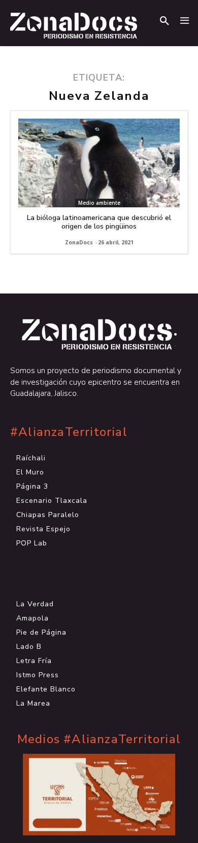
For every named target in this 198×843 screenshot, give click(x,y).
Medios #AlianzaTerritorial (99, 739)
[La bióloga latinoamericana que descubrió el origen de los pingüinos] (99, 163)
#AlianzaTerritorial (68, 432)
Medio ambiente (99, 202)
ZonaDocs (79, 242)
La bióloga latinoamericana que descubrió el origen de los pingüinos (99, 222)
